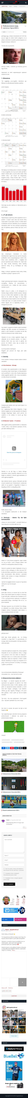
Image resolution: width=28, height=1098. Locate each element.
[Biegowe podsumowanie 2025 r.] (14, 801)
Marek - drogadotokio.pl (11, 929)
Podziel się (10, 987)
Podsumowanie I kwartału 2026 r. (12, 792)
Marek (4, 32)
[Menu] (2, 2)
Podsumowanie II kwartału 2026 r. (12, 774)
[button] (6, 1013)
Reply (24, 827)
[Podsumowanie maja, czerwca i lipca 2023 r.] (14, 17)
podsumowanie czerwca (17, 740)
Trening (25, 32)
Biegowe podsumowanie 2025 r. (11, 810)
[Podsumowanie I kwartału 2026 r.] (14, 783)
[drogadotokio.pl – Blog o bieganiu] (14, 2)
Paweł (7, 820)
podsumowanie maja (19, 742)
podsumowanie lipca (7, 742)
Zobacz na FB (4, 987)
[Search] (26, 2)
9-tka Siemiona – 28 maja (9, 365)
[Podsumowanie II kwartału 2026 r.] (14, 765)
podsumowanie (6, 740)
